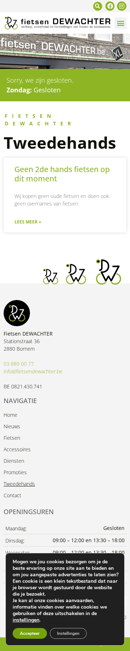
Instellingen (68, 633)
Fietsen (12, 437)
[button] (97, 6)
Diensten (14, 460)
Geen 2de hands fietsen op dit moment (62, 173)
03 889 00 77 (19, 363)
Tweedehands (19, 483)
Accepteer (30, 633)
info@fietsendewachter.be (33, 371)
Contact (12, 495)
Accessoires (17, 449)
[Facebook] (110, 6)
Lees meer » (27, 222)
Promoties (15, 472)
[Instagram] (121, 6)
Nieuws (12, 426)
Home (10, 414)
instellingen (26, 620)
